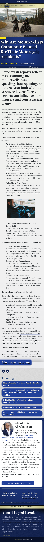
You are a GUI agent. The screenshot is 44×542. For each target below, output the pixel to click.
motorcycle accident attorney (9, 503)
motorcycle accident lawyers (35, 503)
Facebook (22, 1)
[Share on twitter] (7, 371)
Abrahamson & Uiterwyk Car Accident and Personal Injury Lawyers (18, 437)
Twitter (25, 1)
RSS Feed (18, 1)
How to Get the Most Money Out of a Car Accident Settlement (29, 495)
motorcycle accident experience (18, 503)
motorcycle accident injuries (27, 503)
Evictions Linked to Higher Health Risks (9, 494)
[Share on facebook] (3, 371)
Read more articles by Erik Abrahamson (17, 483)
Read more (6, 536)
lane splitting (3, 503)
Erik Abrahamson (9, 64)
